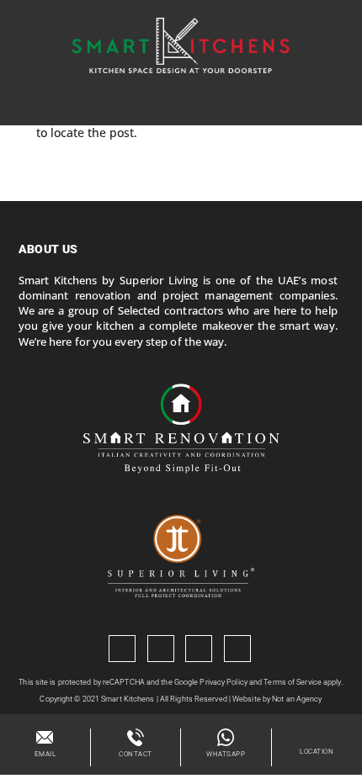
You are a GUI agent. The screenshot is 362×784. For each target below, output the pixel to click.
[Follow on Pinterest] (237, 648)
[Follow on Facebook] (122, 648)
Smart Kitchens (127, 699)
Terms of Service (293, 682)
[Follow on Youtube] (198, 648)
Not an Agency (297, 699)
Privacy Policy (223, 682)
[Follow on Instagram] (160, 648)
